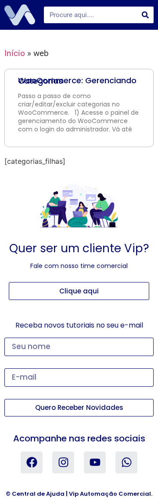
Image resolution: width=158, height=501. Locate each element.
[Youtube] (95, 462)
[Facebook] (32, 462)
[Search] (145, 15)
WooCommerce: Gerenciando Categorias (77, 80)
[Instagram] (63, 462)
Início (14, 53)
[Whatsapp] (126, 462)
